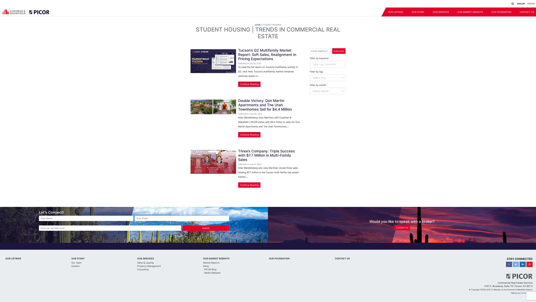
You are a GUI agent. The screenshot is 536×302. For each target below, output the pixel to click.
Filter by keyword (319, 58)
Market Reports (211, 262)
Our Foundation (501, 12)
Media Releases (212, 272)
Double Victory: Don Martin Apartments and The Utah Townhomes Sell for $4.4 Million (265, 104)
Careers (75, 266)
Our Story (418, 12)
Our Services (441, 12)
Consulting (143, 269)
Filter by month (318, 85)
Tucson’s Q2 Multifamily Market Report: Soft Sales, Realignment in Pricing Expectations (267, 54)
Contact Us (402, 227)
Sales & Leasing (145, 262)
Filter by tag (316, 71)
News (206, 266)
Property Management (149, 266)
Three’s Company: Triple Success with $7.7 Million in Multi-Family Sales (266, 155)
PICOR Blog (210, 269)
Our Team (76, 262)
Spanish (531, 4)
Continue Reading (249, 84)
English (521, 4)
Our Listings (395, 12)
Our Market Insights (470, 12)
